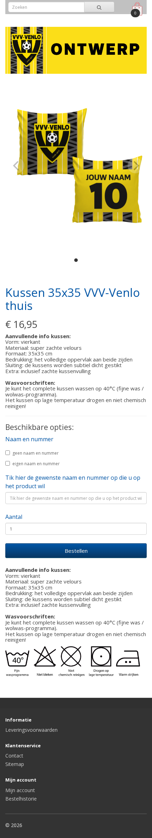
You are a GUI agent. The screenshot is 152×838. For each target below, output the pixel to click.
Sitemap (14, 764)
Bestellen (76, 550)
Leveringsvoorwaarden (31, 729)
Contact (14, 755)
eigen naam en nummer (36, 464)
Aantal (13, 517)
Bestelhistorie (21, 798)
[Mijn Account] (121, 19)
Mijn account (20, 790)
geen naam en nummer (35, 453)
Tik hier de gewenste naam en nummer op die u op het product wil (72, 482)
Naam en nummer (29, 439)
